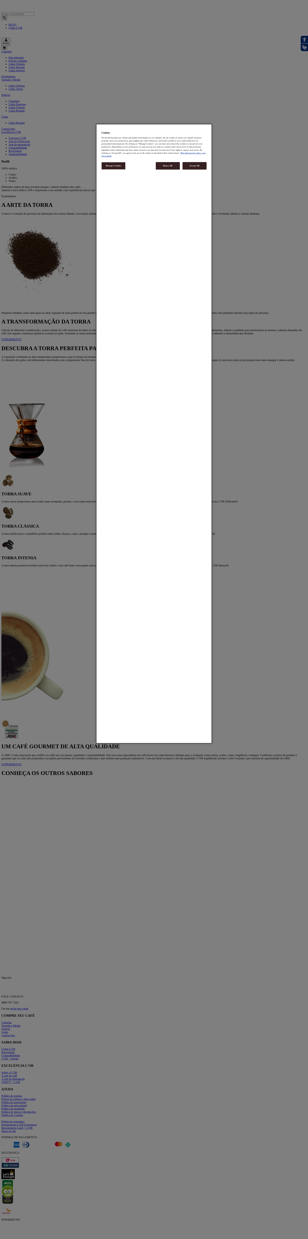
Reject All (168, 166)
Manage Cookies (113, 166)
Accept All (194, 166)
